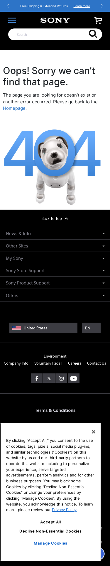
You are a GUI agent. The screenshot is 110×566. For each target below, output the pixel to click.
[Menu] (12, 20)
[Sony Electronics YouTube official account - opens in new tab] (73, 378)
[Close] (93, 431)
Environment (55, 355)
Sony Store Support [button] (25, 270)
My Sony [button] (14, 258)
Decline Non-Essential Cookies (50, 531)
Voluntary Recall (48, 363)
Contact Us (96, 363)
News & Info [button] (18, 233)
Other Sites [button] (17, 245)
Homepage (14, 108)
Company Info (16, 363)
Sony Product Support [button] (28, 282)
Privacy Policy (64, 509)
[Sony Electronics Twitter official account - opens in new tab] (49, 378)
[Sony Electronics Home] (55, 20)
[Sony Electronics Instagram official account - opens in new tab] (61, 378)
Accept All (50, 522)
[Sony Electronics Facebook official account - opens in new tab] (37, 378)
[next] (101, 6)
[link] (98, 20)
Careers (74, 363)
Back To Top (52, 218)
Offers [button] (12, 295)
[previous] (8, 6)
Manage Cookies (50, 543)
